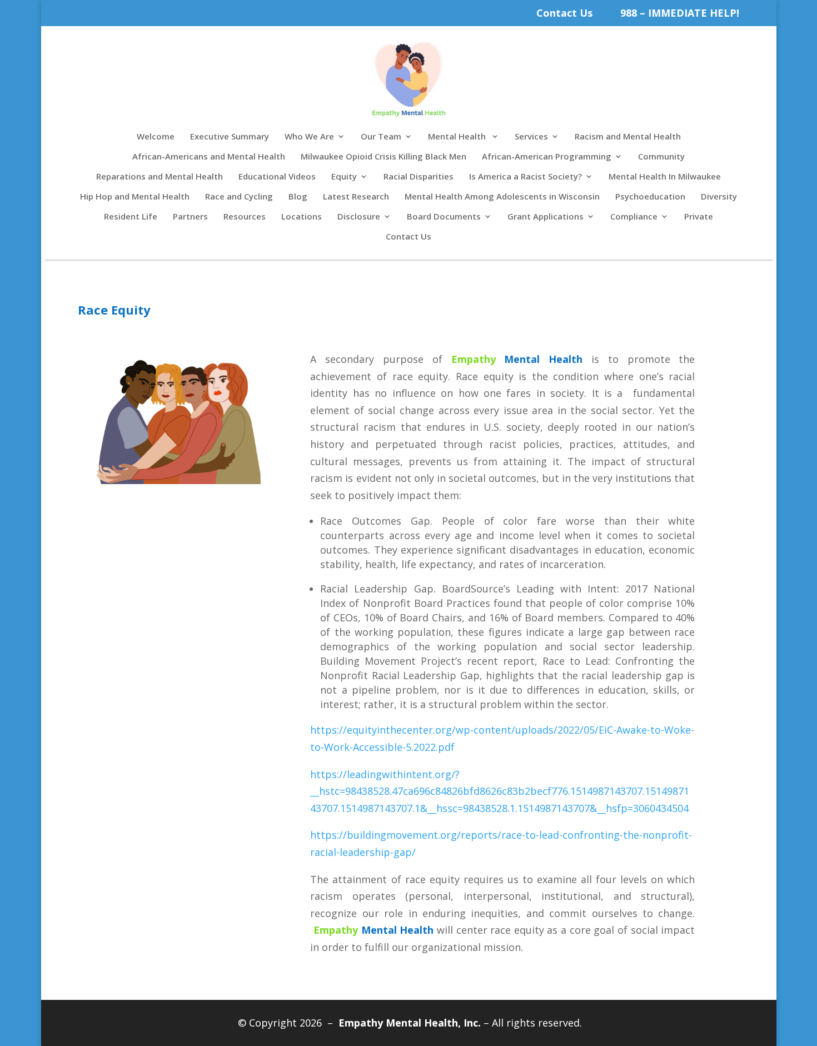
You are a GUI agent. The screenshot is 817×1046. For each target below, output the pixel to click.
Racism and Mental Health (628, 137)
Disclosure (358, 217)
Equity (344, 177)
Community (661, 157)
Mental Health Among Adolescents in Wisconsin (502, 197)
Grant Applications (545, 217)
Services (531, 137)
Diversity (719, 197)
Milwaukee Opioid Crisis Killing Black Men (383, 157)
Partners (190, 217)
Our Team (381, 137)
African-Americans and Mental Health (208, 157)
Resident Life (130, 217)
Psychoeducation (650, 197)
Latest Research (356, 197)
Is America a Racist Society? (525, 177)
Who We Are (309, 137)
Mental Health (458, 137)
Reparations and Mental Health (159, 177)
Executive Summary (229, 137)
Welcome (156, 137)
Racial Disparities (418, 177)
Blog (297, 197)
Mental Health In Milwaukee (665, 177)
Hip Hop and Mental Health (135, 197)
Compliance (633, 217)
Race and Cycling (239, 197)
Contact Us (564, 12)
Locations (301, 217)
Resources (244, 217)
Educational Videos (277, 177)
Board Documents (444, 217)
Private (698, 217)
